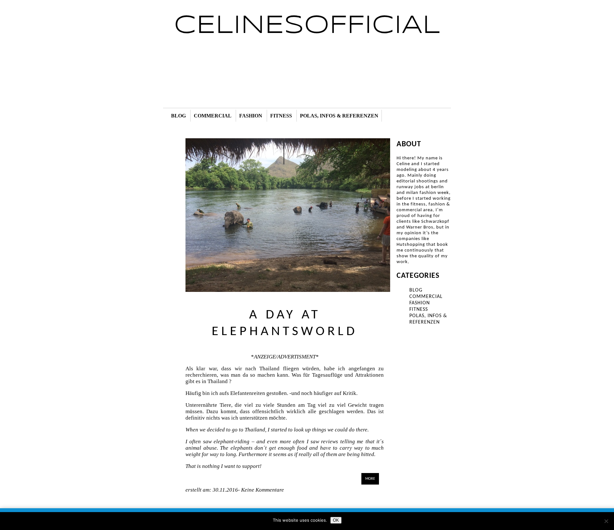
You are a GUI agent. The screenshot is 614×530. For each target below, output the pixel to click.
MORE (370, 479)
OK (336, 520)
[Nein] (606, 521)
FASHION (250, 115)
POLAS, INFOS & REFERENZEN (339, 115)
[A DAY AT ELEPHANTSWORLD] (287, 290)
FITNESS (281, 115)
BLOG (178, 115)
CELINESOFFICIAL (307, 25)
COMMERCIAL (212, 115)
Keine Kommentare (262, 490)
